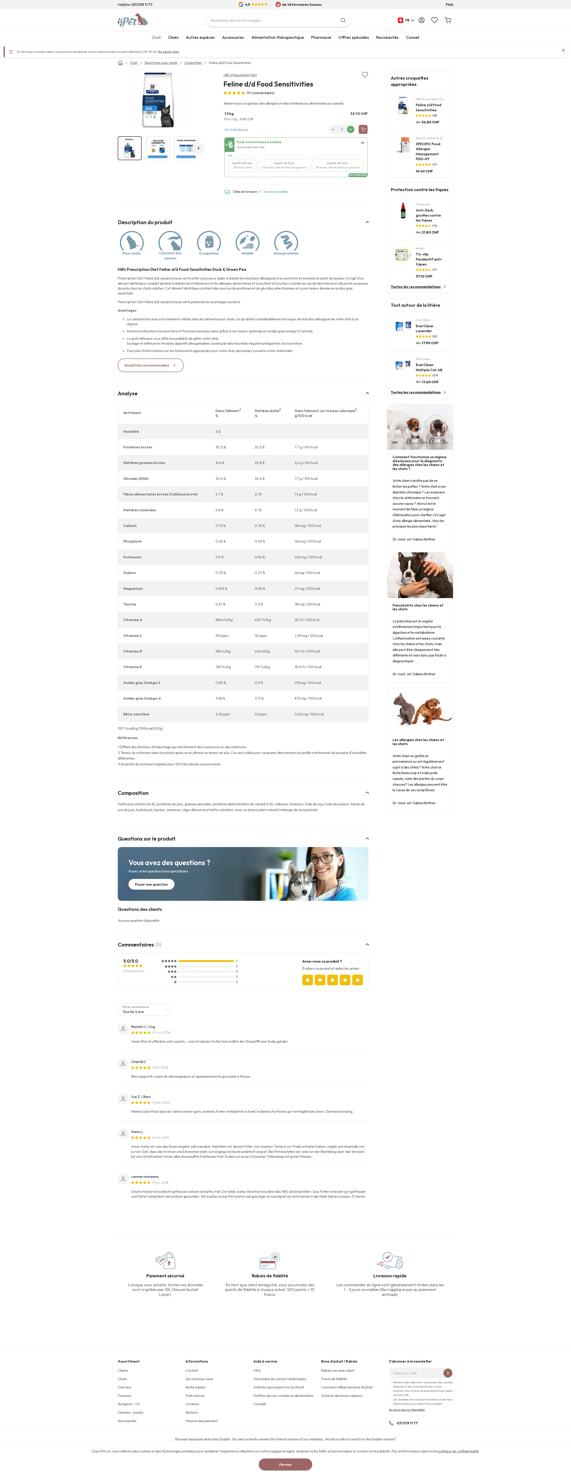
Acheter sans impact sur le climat (278, 1387)
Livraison (192, 1404)
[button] (406, 20)
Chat (156, 37)
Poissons (124, 1395)
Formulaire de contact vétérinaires (279, 1379)
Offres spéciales (354, 37)
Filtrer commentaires (135, 1007)
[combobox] (278, 20)
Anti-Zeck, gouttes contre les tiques (428, 215)
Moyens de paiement (202, 1421)
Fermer (285, 1464)
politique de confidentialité (458, 1451)
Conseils (259, 1404)
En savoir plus (168, 52)
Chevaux (124, 1387)
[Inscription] (447, 1373)
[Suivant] (198, 148)
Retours (192, 1412)
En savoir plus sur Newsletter (407, 1409)
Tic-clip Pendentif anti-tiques (429, 259)
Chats (122, 1379)
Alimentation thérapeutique (277, 37)
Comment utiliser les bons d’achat (346, 1387)
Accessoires (233, 37)
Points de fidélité (334, 1379)
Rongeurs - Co (129, 1404)
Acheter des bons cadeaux (341, 1395)
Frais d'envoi (195, 1395)
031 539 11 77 (407, 1423)
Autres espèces (200, 37)
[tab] (296, 145)
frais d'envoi (239, 129)
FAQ (449, 4)
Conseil (412, 37)
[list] (158, 101)
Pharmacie (321, 37)
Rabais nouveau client (337, 1370)
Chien (173, 37)
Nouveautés (387, 37)
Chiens (123, 1370)
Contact (192, 1370)
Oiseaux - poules (130, 1412)
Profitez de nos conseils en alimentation (283, 1395)
